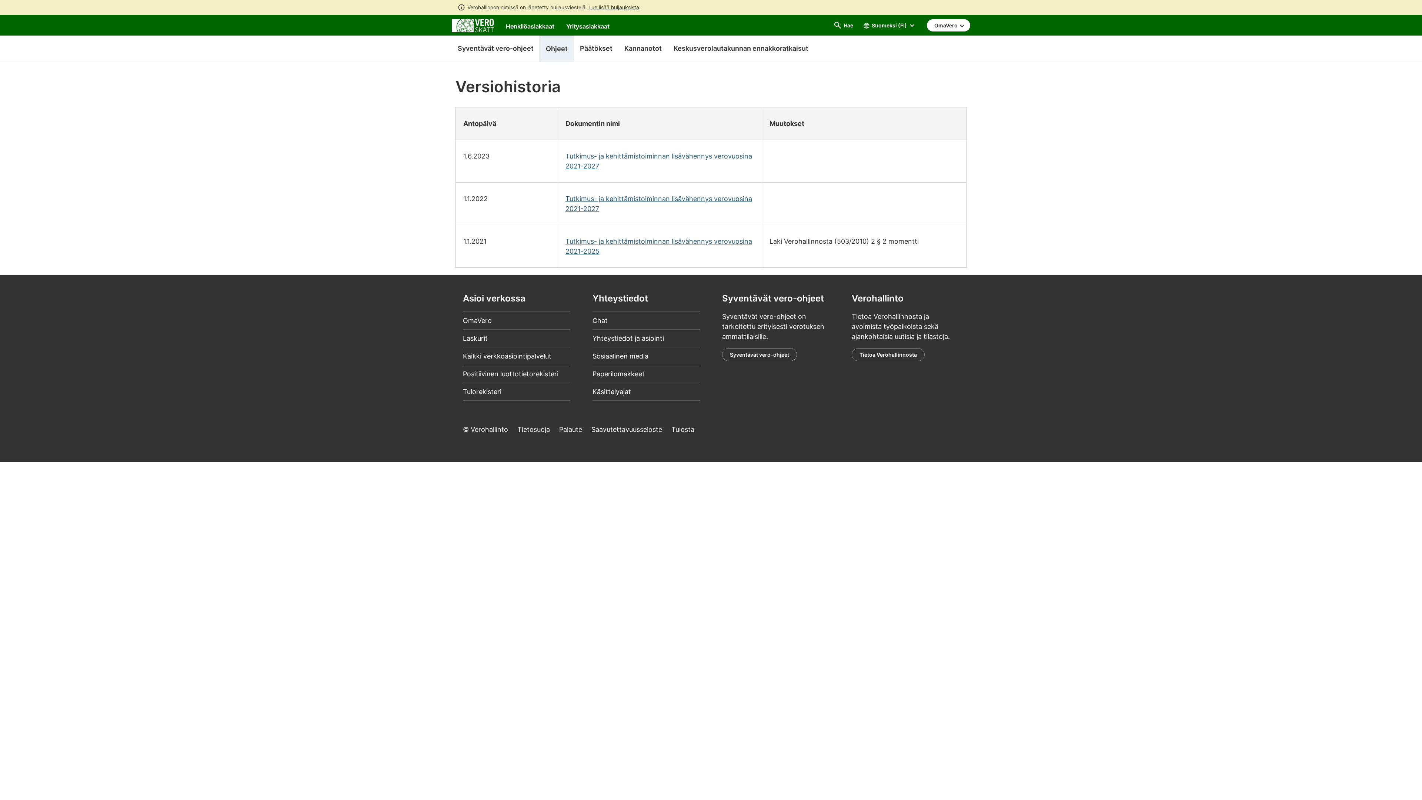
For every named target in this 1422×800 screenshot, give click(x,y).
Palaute (570, 429)
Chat (600, 320)
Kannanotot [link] (643, 48)
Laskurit (475, 338)
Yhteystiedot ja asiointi (628, 338)
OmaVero (477, 320)
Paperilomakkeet (618, 374)
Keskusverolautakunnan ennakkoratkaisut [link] (741, 48)
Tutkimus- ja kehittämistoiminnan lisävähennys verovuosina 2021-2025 (658, 246)
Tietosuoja (533, 429)
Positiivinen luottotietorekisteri (510, 374)
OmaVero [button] (946, 25)
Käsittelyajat (611, 392)
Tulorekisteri (482, 392)
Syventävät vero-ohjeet (496, 48)
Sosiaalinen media (620, 356)
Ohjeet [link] (557, 49)
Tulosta (682, 429)
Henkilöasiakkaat (530, 26)
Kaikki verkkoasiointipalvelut (507, 356)
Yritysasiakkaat (588, 26)
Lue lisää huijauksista (613, 7)
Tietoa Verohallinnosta (888, 354)
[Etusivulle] (473, 25)
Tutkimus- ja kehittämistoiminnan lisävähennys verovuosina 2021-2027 (658, 161)
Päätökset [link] (596, 48)
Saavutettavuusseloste (626, 429)
